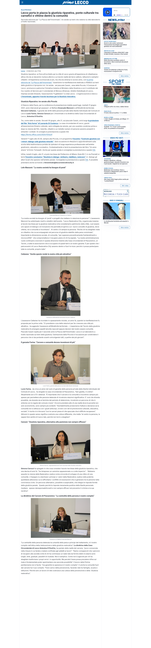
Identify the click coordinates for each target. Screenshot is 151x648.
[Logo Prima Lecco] (75, 2)
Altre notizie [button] (125, 76)
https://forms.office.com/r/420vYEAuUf (36, 135)
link (94, 150)
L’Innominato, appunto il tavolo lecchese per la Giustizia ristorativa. (48, 96)
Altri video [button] (125, 186)
